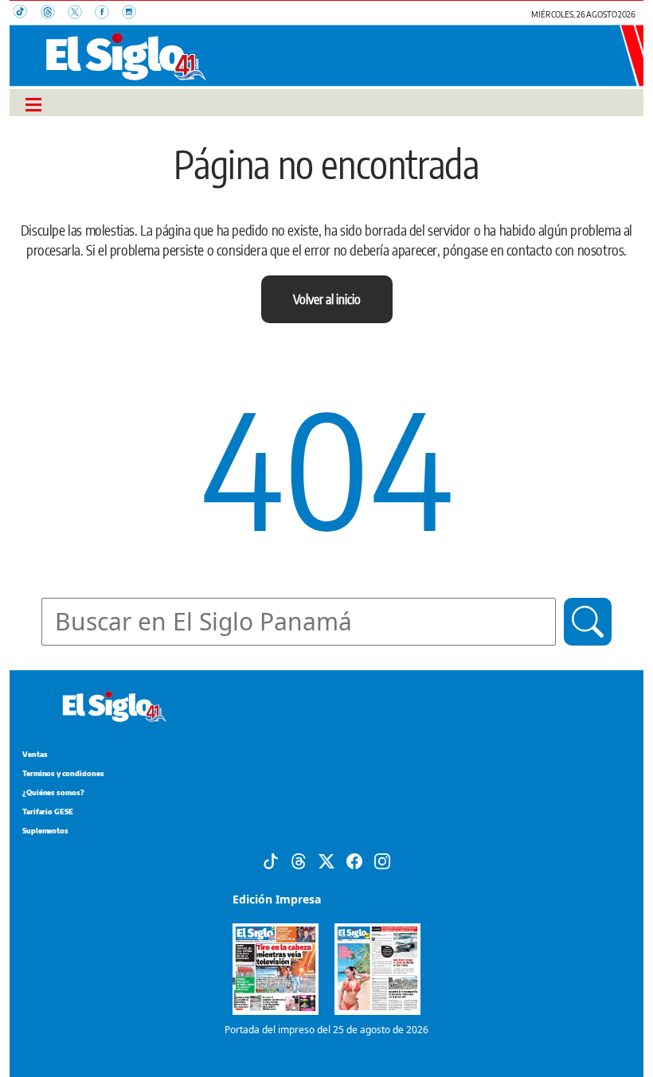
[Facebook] (354, 860)
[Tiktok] (271, 860)
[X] (326, 860)
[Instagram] (382, 860)
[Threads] (299, 860)
